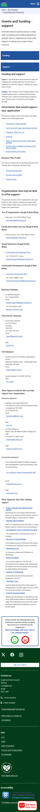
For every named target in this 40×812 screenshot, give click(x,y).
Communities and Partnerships (13, 12)
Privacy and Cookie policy (11, 750)
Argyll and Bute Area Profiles (16, 151)
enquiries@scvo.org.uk (13, 370)
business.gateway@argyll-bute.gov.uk (19, 303)
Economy (9, 137)
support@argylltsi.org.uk (14, 336)
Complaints (5, 720)
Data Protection (7, 746)
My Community (13, 10)
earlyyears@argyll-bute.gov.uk (16, 220)
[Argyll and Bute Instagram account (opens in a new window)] (21, 655)
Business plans (11, 179)
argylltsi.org (10, 345)
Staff (3, 741)
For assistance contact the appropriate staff (21, 472)
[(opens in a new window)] (18, 795)
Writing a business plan (14, 171)
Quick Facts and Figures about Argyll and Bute (21, 128)
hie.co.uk (9, 425)
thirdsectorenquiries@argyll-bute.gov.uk (19, 259)
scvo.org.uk (10, 382)
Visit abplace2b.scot (9, 776)
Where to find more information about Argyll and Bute (20, 142)
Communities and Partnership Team (18, 252)
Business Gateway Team (14, 309)
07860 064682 (9, 703)
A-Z (2, 737)
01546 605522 (10, 698)
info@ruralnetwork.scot (14, 484)
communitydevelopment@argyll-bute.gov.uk (21, 281)
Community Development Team (16, 274)
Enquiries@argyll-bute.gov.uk (13, 709)
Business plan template (14, 175)
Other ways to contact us (11, 716)
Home (4, 10)
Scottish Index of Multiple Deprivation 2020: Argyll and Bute (21, 147)
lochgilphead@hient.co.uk (14, 416)
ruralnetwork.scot (12, 493)
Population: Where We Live (15, 132)
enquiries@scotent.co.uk (14, 439)
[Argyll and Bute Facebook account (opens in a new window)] (12, 655)
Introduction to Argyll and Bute (16, 124)
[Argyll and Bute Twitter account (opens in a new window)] (3, 655)
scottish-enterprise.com (14, 449)
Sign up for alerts (20, 665)
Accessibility (6, 754)
